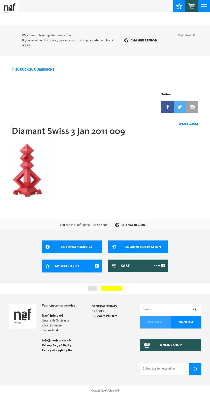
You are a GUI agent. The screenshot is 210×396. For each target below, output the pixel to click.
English (186, 322)
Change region (143, 40)
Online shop (171, 345)
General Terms (104, 306)
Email (192, 107)
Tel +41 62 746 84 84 (56, 345)
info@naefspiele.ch (56, 340)
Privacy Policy (104, 316)
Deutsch (155, 322)
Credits (97, 311)
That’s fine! (184, 35)
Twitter (180, 107)
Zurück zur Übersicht (34, 69)
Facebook (167, 107)
